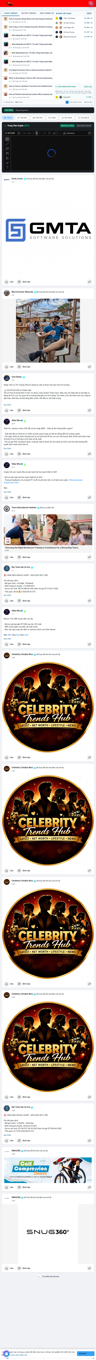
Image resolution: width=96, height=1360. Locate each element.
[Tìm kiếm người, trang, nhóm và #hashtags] (91, 3)
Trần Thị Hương (69, 18)
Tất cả (9, 118)
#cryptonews (9, 482)
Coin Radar (17, 377)
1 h (13, 570)
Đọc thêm (7, 405)
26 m (13, 424)
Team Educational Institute (24, 507)
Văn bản (23, 118)
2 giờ (13, 657)
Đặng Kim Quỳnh (70, 37)
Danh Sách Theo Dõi (84, 126)
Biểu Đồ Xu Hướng (67, 126)
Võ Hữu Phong (69, 23)
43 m (13, 511)
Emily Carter (17, 179)
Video (53, 118)
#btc (17, 482)
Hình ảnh (39, 118)
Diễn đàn (20, 102)
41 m (13, 467)
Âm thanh (68, 118)
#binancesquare (75, 480)
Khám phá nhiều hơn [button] (19, 1355)
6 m (13, 295)
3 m (13, 182)
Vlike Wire (16, 420)
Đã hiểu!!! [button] (82, 1354)
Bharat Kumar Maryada (22, 292)
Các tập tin (84, 118)
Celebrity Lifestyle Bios (22, 654)
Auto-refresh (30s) (75, 102)
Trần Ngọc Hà (69, 27)
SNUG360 (16, 1151)
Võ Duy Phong (69, 32)
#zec (27, 635)
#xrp (18, 635)
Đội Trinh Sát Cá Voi (21, 567)
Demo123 (66, 97)
